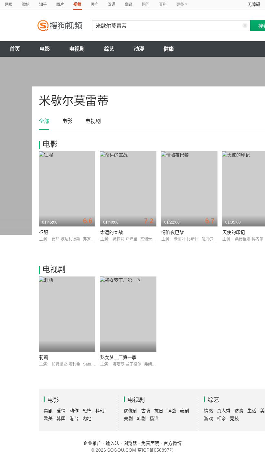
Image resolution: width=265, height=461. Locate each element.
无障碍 (254, 4)
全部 (44, 121)
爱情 (61, 410)
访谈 (238, 410)
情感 (208, 410)
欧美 (48, 418)
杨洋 (154, 418)
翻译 (128, 4)
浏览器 (130, 443)
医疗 (94, 4)
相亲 (221, 418)
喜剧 (48, 410)
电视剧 (77, 49)
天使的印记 (233, 232)
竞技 (234, 418)
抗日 (158, 410)
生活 (251, 410)
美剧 (128, 418)
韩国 (61, 418)
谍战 (171, 410)
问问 (146, 4)
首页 (15, 49)
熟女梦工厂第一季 (118, 357)
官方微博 (173, 443)
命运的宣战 (111, 232)
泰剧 (184, 410)
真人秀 (223, 410)
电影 (44, 49)
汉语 (111, 4)
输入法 (112, 443)
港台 (74, 418)
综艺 (109, 49)
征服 (43, 232)
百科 (163, 4)
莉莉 (43, 357)
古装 (145, 410)
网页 (9, 4)
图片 (60, 4)
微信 (26, 4)
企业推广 (92, 443)
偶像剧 (130, 410)
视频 (77, 4)
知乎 (43, 4)
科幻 (99, 410)
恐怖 (86, 410)
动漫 (139, 49)
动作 (74, 410)
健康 (169, 49)
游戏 (208, 418)
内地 (86, 418)
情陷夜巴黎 (172, 232)
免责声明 (150, 443)
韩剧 (141, 418)
